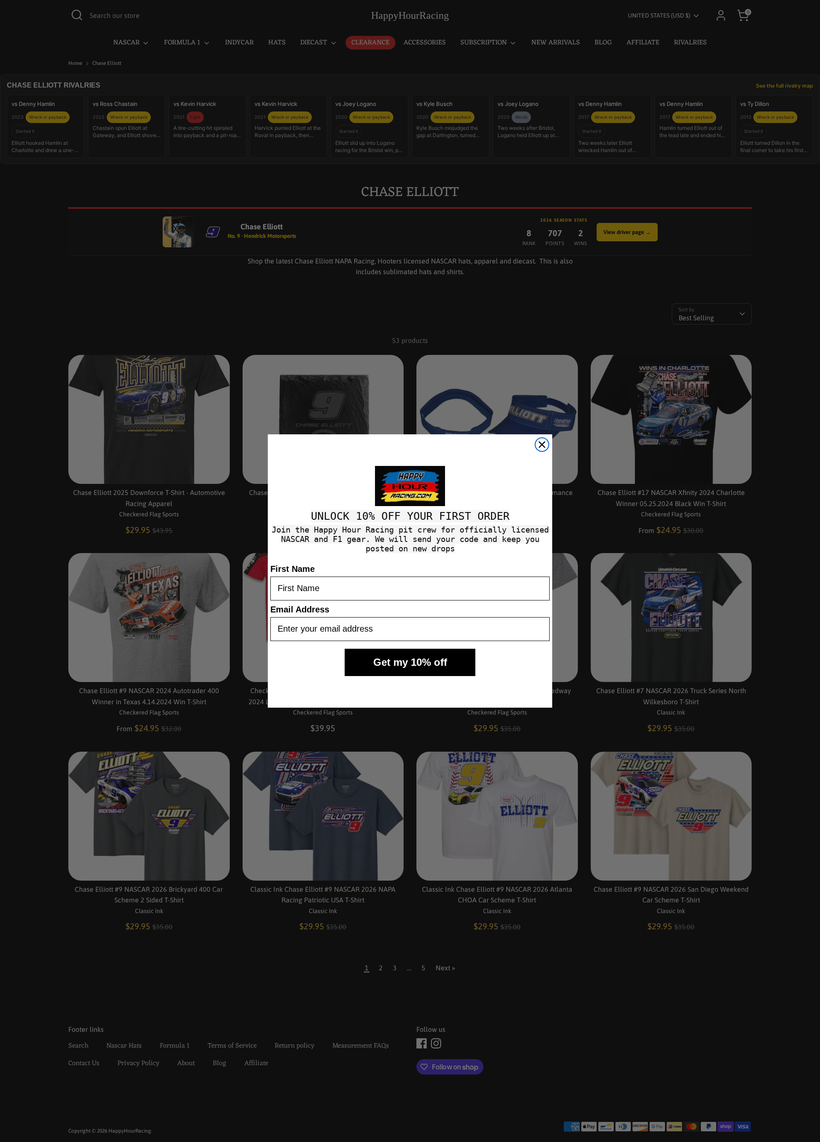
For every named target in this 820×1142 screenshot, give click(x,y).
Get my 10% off (410, 662)
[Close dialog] (542, 444)
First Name (292, 569)
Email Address (299, 609)
